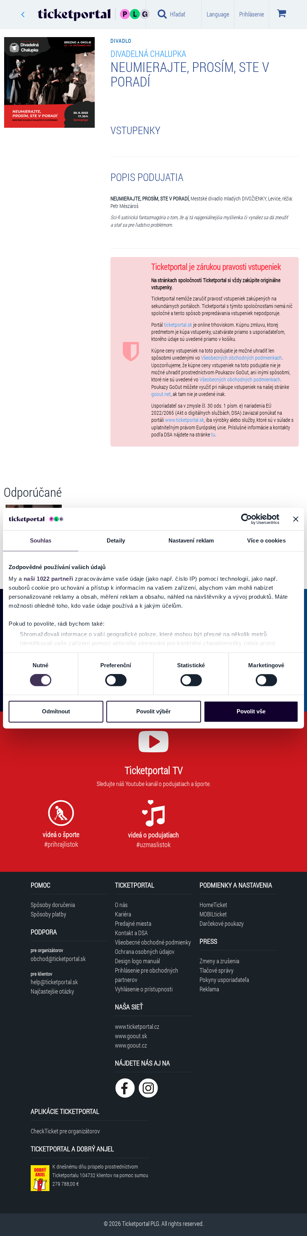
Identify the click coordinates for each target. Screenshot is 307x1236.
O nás (121, 905)
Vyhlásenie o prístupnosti (144, 989)
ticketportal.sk (178, 324)
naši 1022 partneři (48, 578)
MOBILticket (213, 914)
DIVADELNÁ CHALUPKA (148, 53)
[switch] (116, 680)
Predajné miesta (133, 923)
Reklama (209, 989)
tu (213, 434)
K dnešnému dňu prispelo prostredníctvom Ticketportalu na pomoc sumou (100, 1175)
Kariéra (123, 914)
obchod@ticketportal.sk (58, 958)
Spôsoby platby (48, 914)
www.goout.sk (131, 1036)
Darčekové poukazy (222, 923)
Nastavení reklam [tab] (191, 540)
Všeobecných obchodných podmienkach (241, 357)
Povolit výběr (153, 711)
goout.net (161, 394)
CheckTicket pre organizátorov (65, 1131)
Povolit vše (251, 711)
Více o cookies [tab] (266, 540)
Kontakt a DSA (131, 933)
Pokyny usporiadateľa (224, 979)
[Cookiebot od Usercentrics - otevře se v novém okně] (246, 519)
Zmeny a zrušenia (219, 961)
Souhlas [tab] (41, 540)
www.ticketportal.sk (184, 420)
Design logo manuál (137, 961)
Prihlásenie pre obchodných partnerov (146, 974)
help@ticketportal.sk (54, 982)
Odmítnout (56, 711)
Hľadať (177, 14)
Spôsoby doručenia (53, 905)
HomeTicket (213, 905)
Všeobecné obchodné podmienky (153, 942)
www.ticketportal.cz (137, 1026)
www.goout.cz (131, 1045)
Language (218, 14)
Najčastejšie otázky (52, 991)
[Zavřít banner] (295, 519)
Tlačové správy (217, 970)
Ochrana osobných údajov (144, 951)
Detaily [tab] (116, 540)
